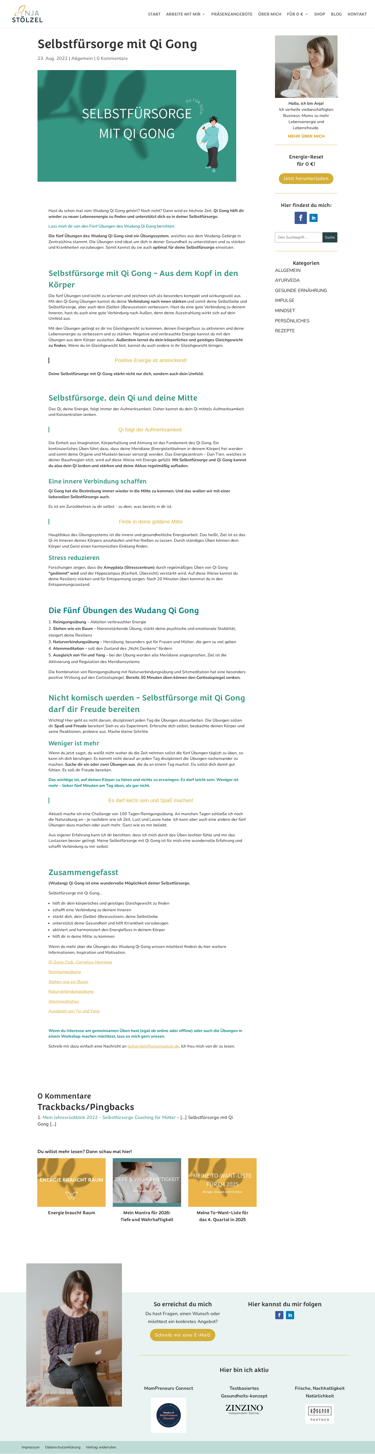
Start (154, 14)
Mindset (285, 311)
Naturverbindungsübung (70, 991)
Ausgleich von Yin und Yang (73, 1011)
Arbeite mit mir (183, 14)
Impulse (284, 300)
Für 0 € (295, 14)
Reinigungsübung (64, 972)
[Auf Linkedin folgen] (313, 218)
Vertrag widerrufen (101, 1448)
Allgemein (82, 58)
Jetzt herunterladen (306, 178)
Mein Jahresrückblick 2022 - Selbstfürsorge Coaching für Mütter (109, 1117)
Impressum (31, 1448)
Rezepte (285, 331)
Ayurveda (287, 280)
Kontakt (357, 14)
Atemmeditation (63, 1001)
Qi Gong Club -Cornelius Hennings (80, 962)
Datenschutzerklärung (62, 1448)
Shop (319, 14)
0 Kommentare (112, 58)
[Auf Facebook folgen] (301, 218)
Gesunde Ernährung (301, 290)
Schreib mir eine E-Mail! (182, 1335)
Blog (336, 14)
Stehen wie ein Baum (68, 982)
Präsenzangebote (232, 14)
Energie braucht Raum (71, 1212)
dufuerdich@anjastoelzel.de (153, 1046)
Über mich (269, 14)
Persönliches (292, 321)
